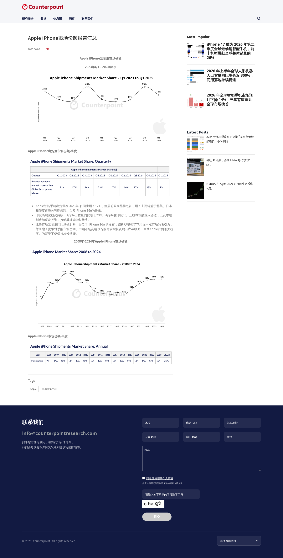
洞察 (72, 18)
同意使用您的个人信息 (159, 478)
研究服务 (28, 18)
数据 (43, 18)
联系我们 (87, 18)
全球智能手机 (49, 389)
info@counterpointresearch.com (59, 433)
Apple (33, 389)
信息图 (57, 18)
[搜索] (259, 18)
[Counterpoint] (42, 7)
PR (47, 49)
